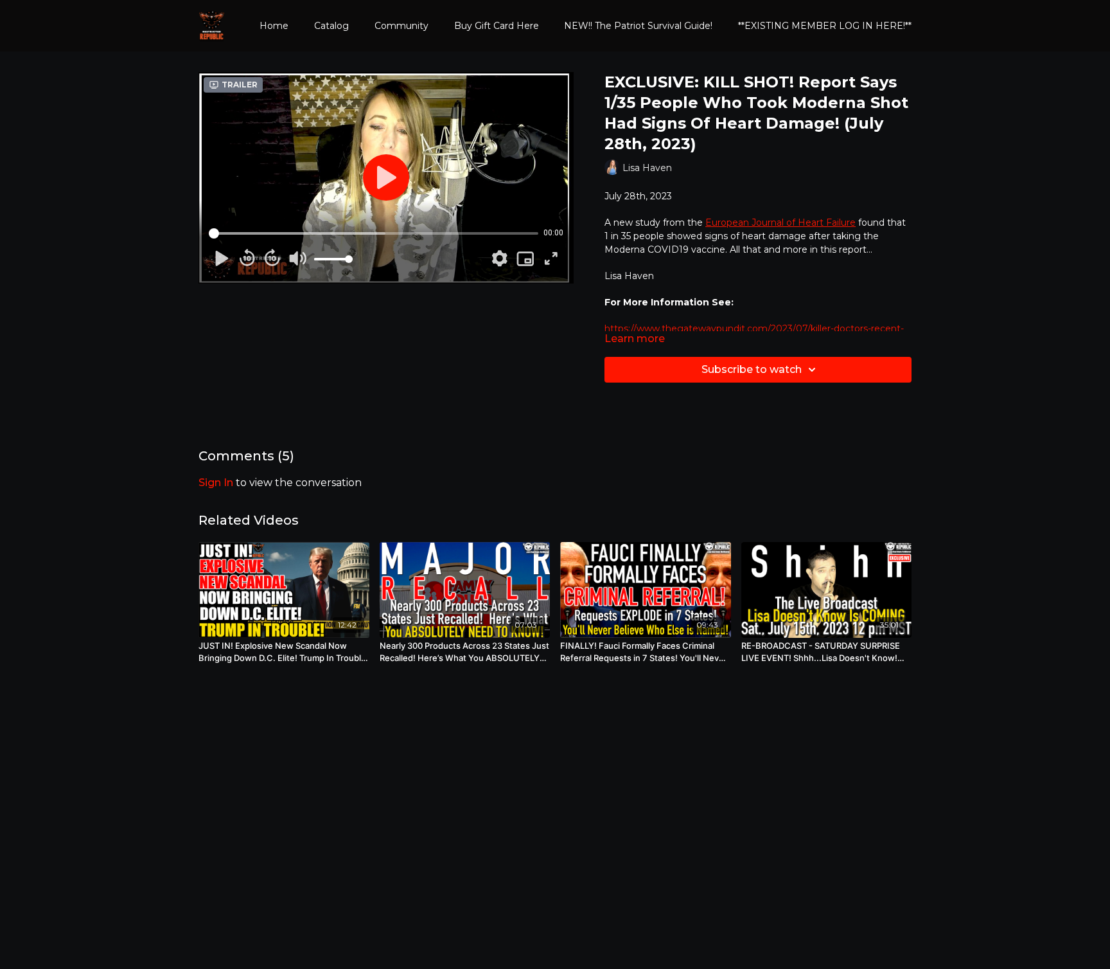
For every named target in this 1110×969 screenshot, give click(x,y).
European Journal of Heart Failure (780, 222)
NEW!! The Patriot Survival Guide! (638, 26)
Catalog (331, 26)
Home (274, 26)
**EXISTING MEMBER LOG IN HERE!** (825, 26)
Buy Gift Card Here (496, 26)
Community (401, 26)
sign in (215, 482)
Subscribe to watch (751, 369)
